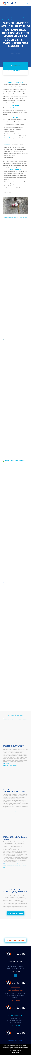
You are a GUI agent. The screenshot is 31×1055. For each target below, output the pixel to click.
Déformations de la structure (16, 845)
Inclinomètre (6, 849)
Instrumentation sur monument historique (14, 800)
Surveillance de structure (16, 761)
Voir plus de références (15, 913)
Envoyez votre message (15, 940)
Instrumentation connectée (10, 754)
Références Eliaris (12, 903)
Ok (13, 1052)
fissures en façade (8, 752)
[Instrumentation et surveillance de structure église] (15, 336)
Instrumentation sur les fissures (18, 755)
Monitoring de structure (9, 757)
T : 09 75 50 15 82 (15, 971)
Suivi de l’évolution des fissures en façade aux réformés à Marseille (13, 745)
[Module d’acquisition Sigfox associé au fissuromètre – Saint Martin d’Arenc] (15, 700)
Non (17, 1052)
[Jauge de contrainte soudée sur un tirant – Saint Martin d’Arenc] (15, 579)
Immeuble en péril (8, 848)
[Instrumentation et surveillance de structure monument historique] (15, 457)
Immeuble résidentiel (19, 848)
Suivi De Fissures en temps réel (15, 857)
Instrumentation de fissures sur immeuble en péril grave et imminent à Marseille (15, 837)
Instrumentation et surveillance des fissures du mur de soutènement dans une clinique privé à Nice (15, 891)
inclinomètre (7, 144)
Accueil (2, 16)
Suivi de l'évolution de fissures (17, 758)
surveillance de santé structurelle (12, 806)
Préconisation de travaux (10, 803)
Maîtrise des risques (8, 801)
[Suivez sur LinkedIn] (15, 975)
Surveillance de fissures (9, 760)
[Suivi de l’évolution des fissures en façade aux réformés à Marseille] (15, 730)
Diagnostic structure (17, 751)
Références (7, 16)
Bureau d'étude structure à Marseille (13, 749)
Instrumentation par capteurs (17, 797)
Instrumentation (17, 752)
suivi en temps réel (14, 107)
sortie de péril (21, 857)
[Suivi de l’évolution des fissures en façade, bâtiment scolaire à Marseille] (15, 775)
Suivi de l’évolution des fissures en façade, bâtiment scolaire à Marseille (14, 790)
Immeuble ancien (17, 846)
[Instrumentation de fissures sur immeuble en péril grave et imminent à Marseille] (15, 821)
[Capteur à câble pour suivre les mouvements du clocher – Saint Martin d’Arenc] (15, 214)
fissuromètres (8, 138)
